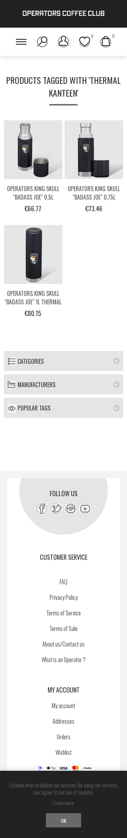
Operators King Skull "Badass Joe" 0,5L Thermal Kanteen (33, 197)
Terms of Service (63, 613)
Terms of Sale (63, 628)
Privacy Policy (64, 597)
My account (63, 705)
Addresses (63, 721)
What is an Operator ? (64, 659)
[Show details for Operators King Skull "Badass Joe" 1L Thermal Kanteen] (33, 254)
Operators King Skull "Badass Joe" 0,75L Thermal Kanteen (94, 197)
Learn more (63, 802)
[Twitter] (56, 509)
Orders (64, 737)
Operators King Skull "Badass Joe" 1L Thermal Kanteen (33, 302)
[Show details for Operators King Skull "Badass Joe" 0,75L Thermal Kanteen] (94, 149)
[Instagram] (71, 509)
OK (63, 820)
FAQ (63, 582)
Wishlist (63, 752)
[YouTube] (85, 509)
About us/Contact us (63, 644)
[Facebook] (42, 509)
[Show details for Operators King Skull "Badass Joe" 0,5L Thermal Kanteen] (33, 149)
